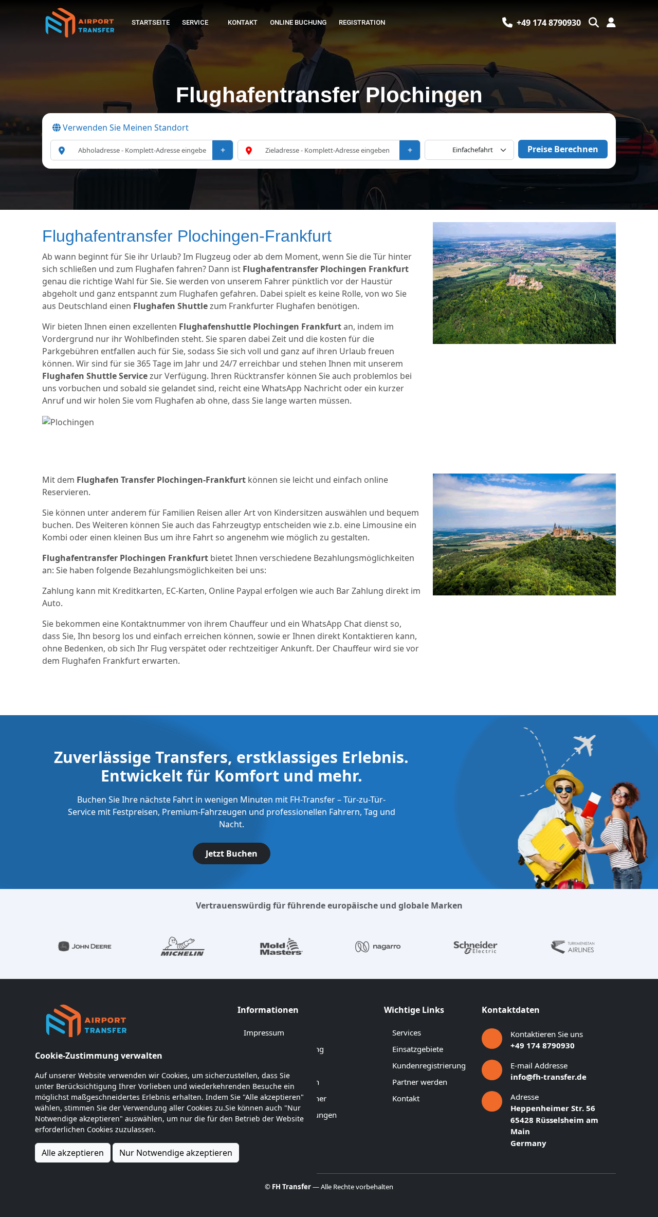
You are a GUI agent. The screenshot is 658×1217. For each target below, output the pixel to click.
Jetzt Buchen (232, 853)
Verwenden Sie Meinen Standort (125, 127)
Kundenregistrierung (429, 1065)
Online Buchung (298, 22)
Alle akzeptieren (73, 1152)
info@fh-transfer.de (548, 1076)
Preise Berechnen (562, 149)
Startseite (151, 22)
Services (406, 1032)
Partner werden (419, 1082)
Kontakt (243, 22)
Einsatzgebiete (417, 1049)
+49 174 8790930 (542, 1045)
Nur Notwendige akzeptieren (175, 1152)
